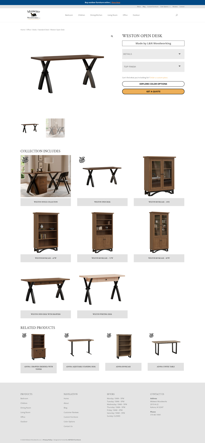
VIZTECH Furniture (74, 440)
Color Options (164, 6)
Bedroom (69, 15)
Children (81, 15)
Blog (144, 6)
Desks (34, 30)
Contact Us (68, 426)
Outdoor (136, 15)
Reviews (175, 6)
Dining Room (25, 408)
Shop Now (116, 2)
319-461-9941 (155, 415)
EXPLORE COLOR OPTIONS (153, 83)
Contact (182, 6)
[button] (112, 36)
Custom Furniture (152, 6)
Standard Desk (43, 30)
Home (22, 30)
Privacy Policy (47, 440)
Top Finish (130, 67)
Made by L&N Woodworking (153, 43)
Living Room (112, 15)
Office (125, 15)
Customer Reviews (71, 412)
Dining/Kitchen (96, 15)
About (139, 6)
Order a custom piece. (159, 77)
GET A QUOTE (153, 91)
